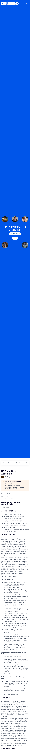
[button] (26, 3)
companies (11, 463)
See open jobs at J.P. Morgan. (13, 485)
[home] (10, 3)
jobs (4, 463)
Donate (15, 238)
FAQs (12, 743)
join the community (15, 233)
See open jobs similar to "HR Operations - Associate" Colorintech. (15, 488)
